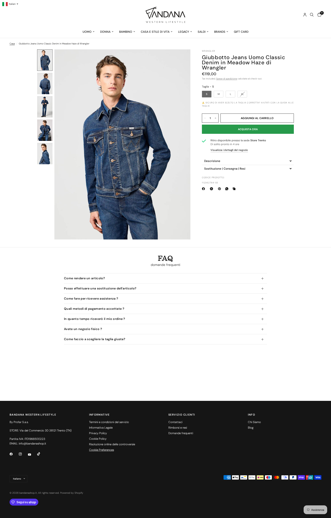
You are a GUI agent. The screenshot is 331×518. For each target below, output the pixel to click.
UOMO (87, 32)
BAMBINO (125, 32)
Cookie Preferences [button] (101, 450)
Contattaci (175, 422)
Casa (12, 43)
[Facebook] (204, 188)
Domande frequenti (180, 433)
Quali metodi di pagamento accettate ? (94, 309)
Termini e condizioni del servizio (109, 422)
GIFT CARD (241, 32)
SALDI (202, 32)
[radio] (206, 94)
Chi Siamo (254, 422)
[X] (212, 188)
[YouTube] (32, 454)
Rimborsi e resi (177, 428)
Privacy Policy (98, 433)
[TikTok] (41, 454)
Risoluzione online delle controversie (112, 444)
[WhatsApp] (227, 188)
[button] (248, 161)
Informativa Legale (101, 428)
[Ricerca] (311, 15)
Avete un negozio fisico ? (83, 329)
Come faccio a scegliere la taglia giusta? (94, 339)
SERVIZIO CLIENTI (181, 414)
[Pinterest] (220, 188)
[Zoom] (182, 57)
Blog (250, 428)
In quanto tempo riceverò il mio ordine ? (94, 319)
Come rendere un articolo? (84, 278)
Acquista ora (248, 129)
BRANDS (219, 32)
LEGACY (183, 32)
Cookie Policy (98, 439)
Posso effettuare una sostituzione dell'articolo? (100, 288)
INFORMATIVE (99, 414)
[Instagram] (23, 454)
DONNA (105, 32)
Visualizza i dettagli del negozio (229, 150)
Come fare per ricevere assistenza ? (91, 299)
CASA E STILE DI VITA (155, 32)
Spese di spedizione (226, 78)
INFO (251, 414)
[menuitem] (88, 32)
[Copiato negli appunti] (235, 188)
